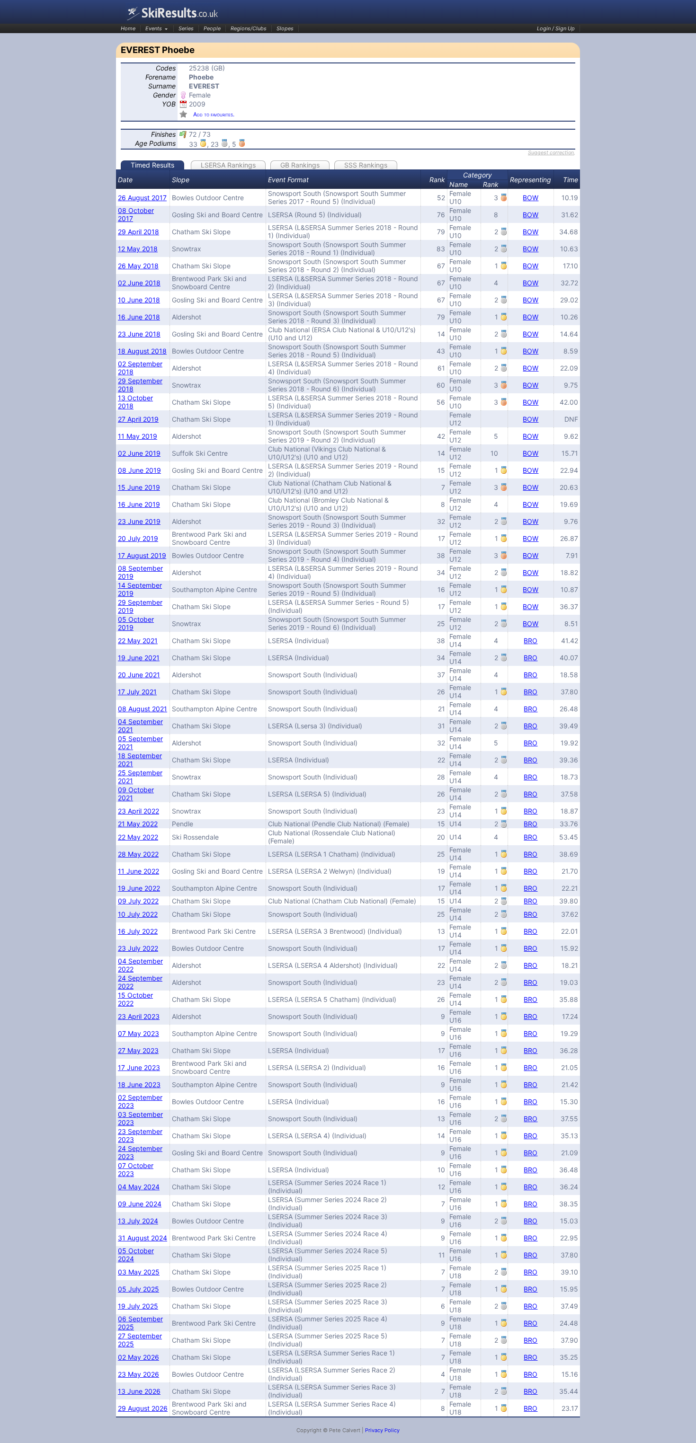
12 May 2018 (138, 249)
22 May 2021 (138, 641)
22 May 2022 (138, 837)
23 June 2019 (139, 521)
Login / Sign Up (556, 28)
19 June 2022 (139, 888)
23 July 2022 (138, 948)
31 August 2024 (142, 1238)
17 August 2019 (142, 555)
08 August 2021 (142, 709)
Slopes (285, 28)
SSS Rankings (365, 165)
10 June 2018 (139, 300)
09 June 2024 (139, 1204)
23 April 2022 (138, 811)
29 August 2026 (143, 1408)
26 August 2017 (142, 198)
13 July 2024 (138, 1221)
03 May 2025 (139, 1272)
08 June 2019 (139, 470)
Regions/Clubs (249, 28)
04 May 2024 (139, 1187)
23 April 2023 (139, 1016)
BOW (530, 198)
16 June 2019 (139, 504)
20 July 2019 (138, 538)
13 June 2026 (139, 1391)
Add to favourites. (213, 114)
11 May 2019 (137, 436)
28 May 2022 (138, 854)
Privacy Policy (382, 1430)
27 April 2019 (138, 419)
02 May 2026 (138, 1357)
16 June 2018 (139, 317)
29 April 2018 (138, 232)
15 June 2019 (139, 487)
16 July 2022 (138, 931)
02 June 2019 (139, 453)
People (212, 28)
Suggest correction (551, 153)
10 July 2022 (138, 914)
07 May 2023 (138, 1033)
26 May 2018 (138, 266)
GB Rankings (300, 165)
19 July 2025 (138, 1306)
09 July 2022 (138, 901)
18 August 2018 (142, 351)
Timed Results (152, 165)
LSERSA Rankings (228, 165)
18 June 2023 (139, 1084)
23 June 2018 (139, 334)
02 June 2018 (139, 283)
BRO (530, 641)
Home (128, 28)
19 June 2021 (139, 658)
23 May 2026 (138, 1374)
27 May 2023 (138, 1050)
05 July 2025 (138, 1289)
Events (153, 28)
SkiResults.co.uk (172, 13)
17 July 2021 (137, 692)
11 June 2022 (138, 871)
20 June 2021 (139, 675)
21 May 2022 (138, 824)
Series (186, 28)
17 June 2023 (139, 1067)
